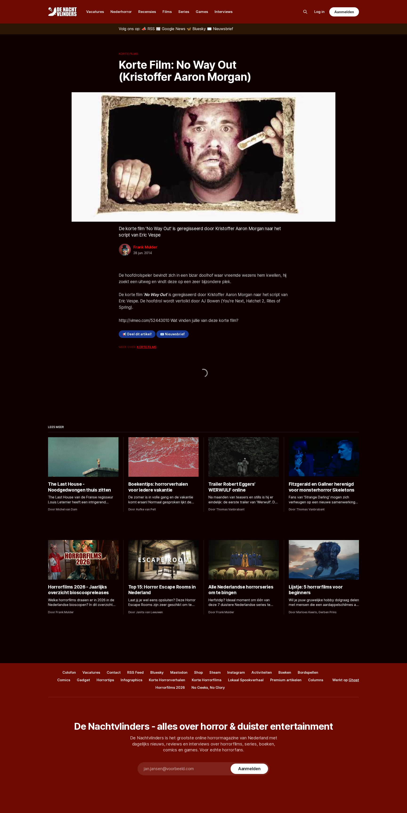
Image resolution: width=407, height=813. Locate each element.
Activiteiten (262, 672)
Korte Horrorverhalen (167, 680)
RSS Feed (135, 672)
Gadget (83, 680)
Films (167, 11)
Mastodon (178, 672)
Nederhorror (121, 11)
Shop (198, 672)
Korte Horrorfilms (206, 680)
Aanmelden (344, 12)
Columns (315, 680)
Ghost (354, 680)
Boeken (284, 672)
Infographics (131, 680)
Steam (215, 672)
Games (202, 11)
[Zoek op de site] (305, 12)
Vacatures (95, 11)
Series (183, 11)
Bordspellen (308, 672)
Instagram (236, 672)
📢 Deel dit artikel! (137, 334)
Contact (114, 672)
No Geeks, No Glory (208, 687)
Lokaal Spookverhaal (246, 680)
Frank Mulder (145, 247)
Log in (319, 11)
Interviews (223, 11)
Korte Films (128, 54)
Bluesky (157, 672)
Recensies (147, 11)
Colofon (69, 672)
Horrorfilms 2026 (170, 687)
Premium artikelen (285, 680)
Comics (63, 680)
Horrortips (105, 680)
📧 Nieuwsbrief (172, 334)
